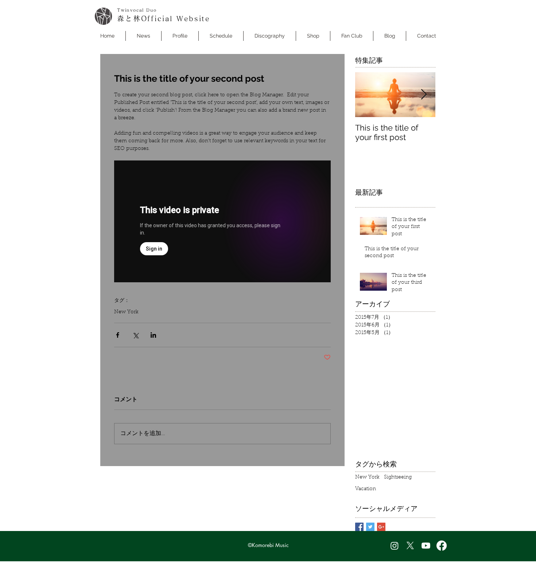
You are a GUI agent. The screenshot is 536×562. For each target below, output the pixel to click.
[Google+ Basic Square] (381, 527)
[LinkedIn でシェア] (153, 335)
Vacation (365, 489)
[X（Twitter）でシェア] (135, 335)
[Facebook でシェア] (117, 335)
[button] (221, 36)
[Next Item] (423, 94)
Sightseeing (398, 477)
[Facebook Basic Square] (359, 527)
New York (126, 312)
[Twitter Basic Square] (370, 527)
